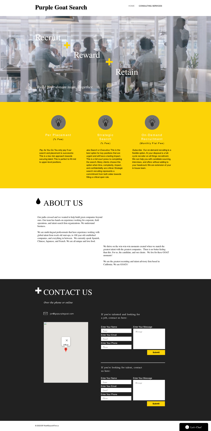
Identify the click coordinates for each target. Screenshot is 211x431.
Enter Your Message (142, 327)
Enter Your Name (109, 327)
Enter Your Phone (109, 343)
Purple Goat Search (61, 6)
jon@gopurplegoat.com (62, 313)
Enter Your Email (109, 335)
